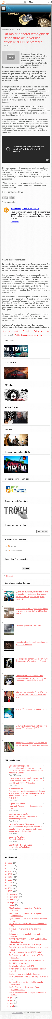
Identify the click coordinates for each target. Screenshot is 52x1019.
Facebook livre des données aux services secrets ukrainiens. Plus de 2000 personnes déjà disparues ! (31, 678)
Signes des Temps (17, 804)
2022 (10, 866)
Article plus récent (10, 331)
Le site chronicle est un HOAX (22, 966)
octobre (13, 900)
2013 (10, 891)
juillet (12, 997)
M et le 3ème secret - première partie (31, 709)
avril (12, 1006)
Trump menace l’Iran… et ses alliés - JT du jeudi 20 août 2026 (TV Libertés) (27, 782)
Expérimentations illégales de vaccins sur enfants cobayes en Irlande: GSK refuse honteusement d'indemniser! (26, 829)
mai (12, 1003)
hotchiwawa (16, 208)
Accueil (26, 331)
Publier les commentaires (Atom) (28, 335)
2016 (10, 883)
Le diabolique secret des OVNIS (29, 625)
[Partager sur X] (10, 197)
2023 (10, 863)
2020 (10, 871)
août (12, 905)
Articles (13, 546)
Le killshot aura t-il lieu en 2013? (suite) (25, 952)
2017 (10, 880)
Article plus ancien (41, 331)
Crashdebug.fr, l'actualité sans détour (25, 778)
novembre (14, 897)
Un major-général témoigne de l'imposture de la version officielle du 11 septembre (27, 38)
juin (12, 1000)
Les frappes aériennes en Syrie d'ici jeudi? (26, 944)
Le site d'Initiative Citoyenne (21, 824)
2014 (10, 888)
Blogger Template (17, 1012)
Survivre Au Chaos (17, 837)
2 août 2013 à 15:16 (30, 208)
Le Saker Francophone (19, 766)
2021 (10, 869)
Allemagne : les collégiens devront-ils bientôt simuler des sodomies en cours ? (32, 745)
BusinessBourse (16, 789)
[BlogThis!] (6, 197)
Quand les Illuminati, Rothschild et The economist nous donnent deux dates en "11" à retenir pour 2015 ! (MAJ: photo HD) (32, 595)
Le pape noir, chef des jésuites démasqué (26, 960)
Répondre (15, 222)
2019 (10, 874)
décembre (14, 894)
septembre (15, 902)
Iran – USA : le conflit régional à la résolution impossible (23, 817)
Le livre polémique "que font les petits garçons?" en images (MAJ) (31, 727)
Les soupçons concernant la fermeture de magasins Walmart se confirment (32, 660)
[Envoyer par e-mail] (3, 197)
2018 (10, 877)
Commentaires (16, 551)
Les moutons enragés (18, 814)
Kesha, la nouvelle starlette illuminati (24, 974)
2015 (10, 885)
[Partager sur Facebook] (13, 197)
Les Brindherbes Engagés (20, 845)
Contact (9, 576)
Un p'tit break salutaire (18, 963)
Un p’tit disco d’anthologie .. (20, 847)
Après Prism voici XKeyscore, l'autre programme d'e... (24, 988)
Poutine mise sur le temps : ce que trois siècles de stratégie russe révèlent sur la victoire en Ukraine (26, 770)
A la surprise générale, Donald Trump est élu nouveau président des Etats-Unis (31, 694)
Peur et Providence (17, 839)
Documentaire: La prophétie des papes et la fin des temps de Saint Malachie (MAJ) (32, 611)
